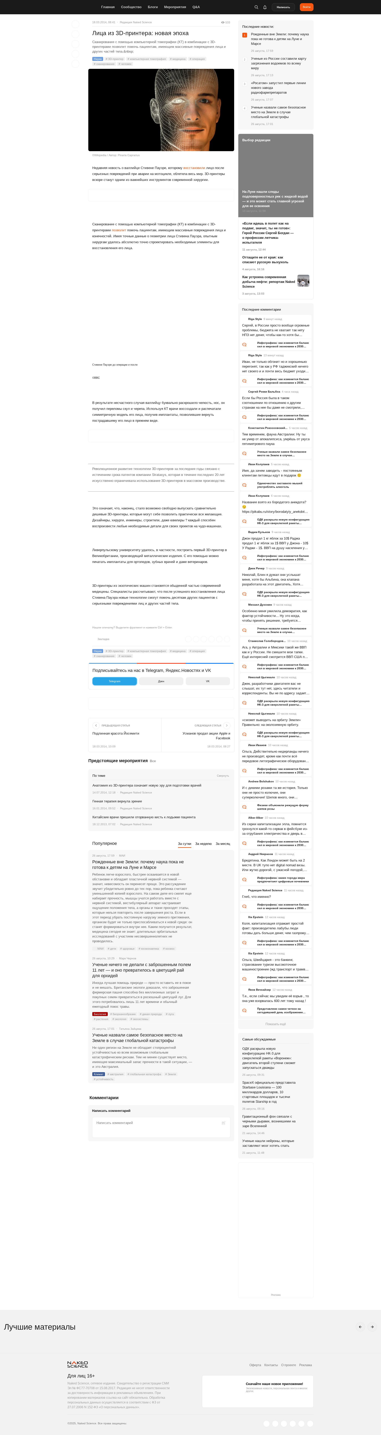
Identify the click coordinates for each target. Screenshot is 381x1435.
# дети (112, 948)
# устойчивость (103, 1079)
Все (153, 761)
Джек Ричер (256, 568)
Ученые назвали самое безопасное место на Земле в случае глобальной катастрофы (137, 1038)
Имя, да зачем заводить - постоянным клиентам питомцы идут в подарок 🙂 (272, 473)
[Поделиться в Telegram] (75, 54)
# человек (125, 63)
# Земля (170, 1074)
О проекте (288, 1365)
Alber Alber (255, 817)
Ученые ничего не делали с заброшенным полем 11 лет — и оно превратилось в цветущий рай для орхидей (141, 970)
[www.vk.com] (275, 1423)
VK (208, 681)
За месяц (223, 844)
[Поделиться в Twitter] (75, 44)
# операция (197, 59)
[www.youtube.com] (284, 1423)
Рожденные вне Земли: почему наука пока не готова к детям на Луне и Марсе (138, 864)
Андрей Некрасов (260, 854)
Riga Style (255, 319)
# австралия (115, 1074)
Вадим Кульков (259, 532)
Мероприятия (175, 7)
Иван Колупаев (258, 464)
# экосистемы (139, 1019)
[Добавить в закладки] (75, 24)
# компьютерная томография (147, 59)
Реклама (305, 1365)
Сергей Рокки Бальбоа (264, 391)
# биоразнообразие (123, 1014)
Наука (98, 59)
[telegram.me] (301, 1423)
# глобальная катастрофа (144, 1074)
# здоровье (127, 948)
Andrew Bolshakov (261, 781)
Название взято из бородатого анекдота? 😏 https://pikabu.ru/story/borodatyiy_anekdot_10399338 (275, 507)
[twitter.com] (266, 1423)
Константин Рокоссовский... (268, 427)
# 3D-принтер (114, 59)
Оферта (255, 1365)
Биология (100, 1014)
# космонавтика (149, 948)
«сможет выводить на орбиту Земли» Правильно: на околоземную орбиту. (271, 722)
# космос (169, 948)
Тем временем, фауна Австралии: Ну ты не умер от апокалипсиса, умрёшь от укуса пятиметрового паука (276, 439)
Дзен (161, 681)
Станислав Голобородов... (267, 641)
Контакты (271, 1365)
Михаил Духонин (260, 604)
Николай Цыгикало (261, 677)
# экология (119, 1019)
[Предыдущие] (360, 1327)
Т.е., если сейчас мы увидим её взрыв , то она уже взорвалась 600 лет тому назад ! (275, 998)
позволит (119, 230)
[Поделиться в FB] (75, 34)
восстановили (194, 168)
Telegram (114, 681)
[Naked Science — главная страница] (83, 7)
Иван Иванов (257, 745)
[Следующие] (372, 1327)
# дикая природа (151, 1014)
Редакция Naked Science (136, 22)
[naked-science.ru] (310, 1423)
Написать (283, 7)
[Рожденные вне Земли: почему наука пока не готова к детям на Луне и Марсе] (213, 877)
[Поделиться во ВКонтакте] (75, 64)
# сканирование (104, 63)
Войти (307, 7)
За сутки (184, 844)
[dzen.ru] (292, 1423)
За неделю (203, 844)
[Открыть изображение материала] (161, 110)
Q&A (196, 7)
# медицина (178, 59)
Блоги (153, 7)
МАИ (100, 948)
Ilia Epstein (255, 917)
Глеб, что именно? (256, 897)
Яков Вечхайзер (259, 989)
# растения (101, 1019)
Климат (98, 1074)
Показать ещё (276, 1024)
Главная (108, 7)
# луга (170, 1014)
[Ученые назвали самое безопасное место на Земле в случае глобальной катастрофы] (213, 1050)
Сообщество (131, 7)
